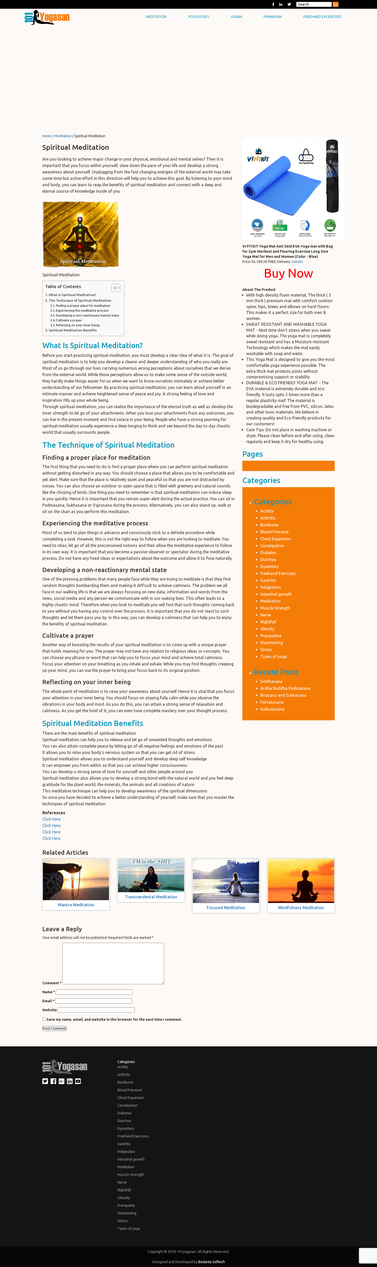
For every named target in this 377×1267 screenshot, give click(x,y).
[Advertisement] (188, 61)
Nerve (265, 615)
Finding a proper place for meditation (83, 305)
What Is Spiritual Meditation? (72, 295)
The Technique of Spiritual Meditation (80, 300)
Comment (52, 983)
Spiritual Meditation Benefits (73, 330)
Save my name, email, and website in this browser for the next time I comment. (114, 1019)
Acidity (266, 511)
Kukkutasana (272, 709)
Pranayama (270, 635)
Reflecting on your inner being (78, 325)
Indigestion (270, 587)
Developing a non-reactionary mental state (87, 315)
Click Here (51, 819)
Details (297, 262)
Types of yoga (273, 656)
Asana (236, 17)
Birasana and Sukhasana (283, 695)
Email (48, 1001)
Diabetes (268, 552)
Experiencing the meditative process (82, 310)
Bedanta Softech (211, 1262)
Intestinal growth (276, 594)
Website (49, 1010)
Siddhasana (271, 681)
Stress (266, 649)
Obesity (267, 628)
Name (48, 992)
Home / (48, 136)
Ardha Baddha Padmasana (285, 688)
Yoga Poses (198, 17)
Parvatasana (272, 702)
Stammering (271, 642)
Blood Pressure (274, 531)
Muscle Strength (275, 608)
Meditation (156, 17)
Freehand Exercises (278, 573)
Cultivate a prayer (69, 320)
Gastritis (268, 580)
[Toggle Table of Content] (113, 287)
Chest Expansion (275, 538)
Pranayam (273, 17)
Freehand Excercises (322, 17)
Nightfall (268, 622)
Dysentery (269, 566)
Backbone (269, 525)
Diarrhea (268, 559)
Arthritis (268, 518)
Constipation (272, 545)
